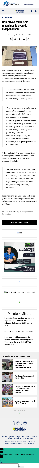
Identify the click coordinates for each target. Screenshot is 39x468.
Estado (18, 436)
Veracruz (11, 436)
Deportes (26, 438)
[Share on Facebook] (11, 39)
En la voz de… (26, 436)
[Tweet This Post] (15, 39)
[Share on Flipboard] (19, 39)
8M (17, 212)
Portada (4, 436)
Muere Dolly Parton (12, 331)
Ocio (31, 438)
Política (9, 438)
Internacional (17, 438)
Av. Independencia (26, 212)
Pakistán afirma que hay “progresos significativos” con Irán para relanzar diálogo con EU (19, 320)
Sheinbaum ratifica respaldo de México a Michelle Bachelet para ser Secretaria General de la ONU (19, 339)
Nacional (34, 436)
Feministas (6, 214)
